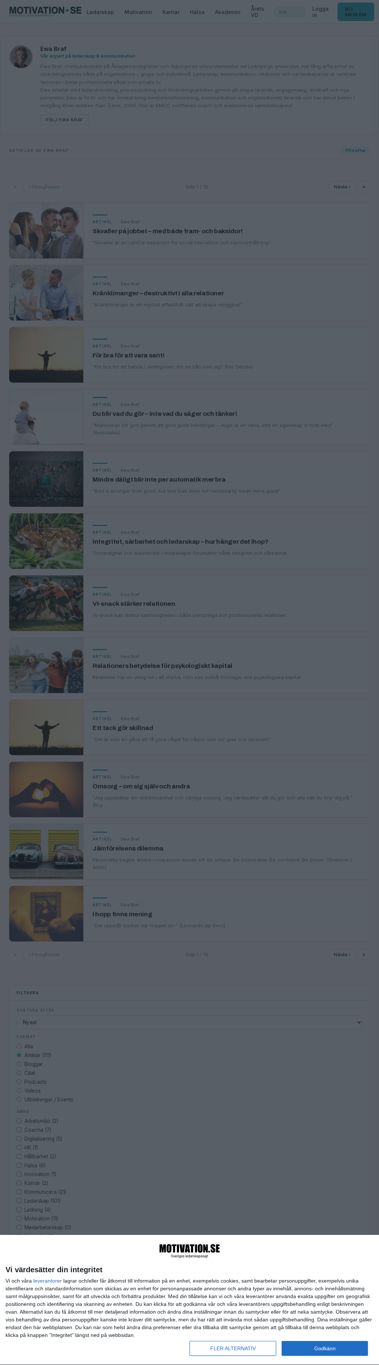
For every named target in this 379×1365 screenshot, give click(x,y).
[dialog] (189, 1300)
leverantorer (47, 1280)
